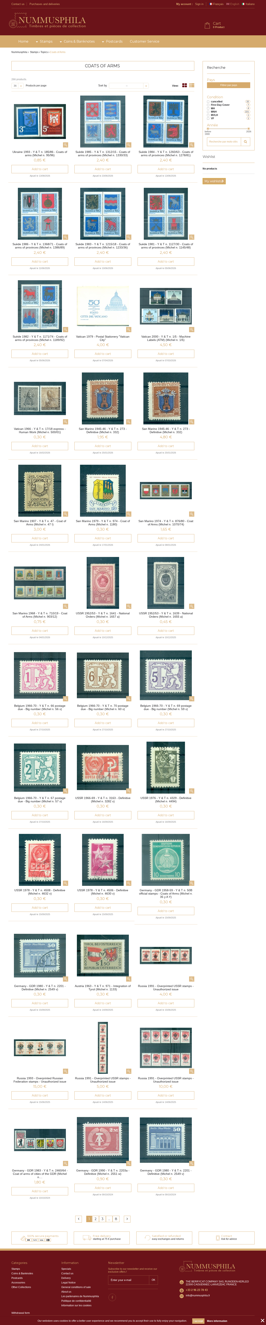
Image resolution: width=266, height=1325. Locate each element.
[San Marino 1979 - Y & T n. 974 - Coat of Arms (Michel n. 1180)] (102, 491)
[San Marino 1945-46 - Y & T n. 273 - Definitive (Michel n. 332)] (102, 398)
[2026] (248, 128)
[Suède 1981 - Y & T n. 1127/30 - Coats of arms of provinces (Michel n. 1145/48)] (166, 214)
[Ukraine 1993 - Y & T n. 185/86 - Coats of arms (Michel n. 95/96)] (39, 121)
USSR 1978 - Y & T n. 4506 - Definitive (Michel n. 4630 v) (102, 892)
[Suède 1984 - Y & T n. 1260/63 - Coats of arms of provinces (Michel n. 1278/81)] (166, 121)
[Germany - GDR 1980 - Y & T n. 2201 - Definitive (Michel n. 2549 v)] (39, 956)
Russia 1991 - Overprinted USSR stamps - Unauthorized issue (166, 987)
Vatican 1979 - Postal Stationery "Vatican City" (102, 338)
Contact (226, 1236)
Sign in (199, 4)
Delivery (66, 1278)
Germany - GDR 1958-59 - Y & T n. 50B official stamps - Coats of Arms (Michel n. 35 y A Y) (166, 893)
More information (217, 1321)
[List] (191, 85)
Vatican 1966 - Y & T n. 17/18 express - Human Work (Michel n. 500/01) (40, 430)
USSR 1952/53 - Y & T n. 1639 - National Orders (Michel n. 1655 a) (166, 615)
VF (212, 118)
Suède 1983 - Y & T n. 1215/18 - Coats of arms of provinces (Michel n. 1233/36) (102, 245)
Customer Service (144, 41)
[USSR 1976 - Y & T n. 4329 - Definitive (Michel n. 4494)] (166, 768)
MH (213, 108)
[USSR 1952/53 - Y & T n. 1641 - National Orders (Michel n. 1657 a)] (102, 583)
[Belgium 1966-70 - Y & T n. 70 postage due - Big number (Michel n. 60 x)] (102, 675)
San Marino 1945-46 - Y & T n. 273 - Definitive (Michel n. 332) (103, 430)
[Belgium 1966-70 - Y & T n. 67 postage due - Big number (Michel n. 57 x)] (39, 768)
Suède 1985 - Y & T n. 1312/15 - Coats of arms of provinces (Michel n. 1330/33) (102, 153)
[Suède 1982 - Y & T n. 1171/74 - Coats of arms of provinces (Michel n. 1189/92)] (39, 306)
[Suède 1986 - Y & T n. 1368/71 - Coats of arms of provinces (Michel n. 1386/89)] (39, 214)
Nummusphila (19, 52)
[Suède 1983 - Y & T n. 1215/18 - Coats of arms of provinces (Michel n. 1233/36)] (102, 214)
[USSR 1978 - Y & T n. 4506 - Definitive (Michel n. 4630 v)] (102, 860)
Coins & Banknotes (79, 41)
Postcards (114, 41)
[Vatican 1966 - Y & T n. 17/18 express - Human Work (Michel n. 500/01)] (39, 398)
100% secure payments (42, 1236)
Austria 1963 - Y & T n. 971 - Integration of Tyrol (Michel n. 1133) (103, 987)
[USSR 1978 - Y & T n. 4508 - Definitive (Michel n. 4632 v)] (39, 860)
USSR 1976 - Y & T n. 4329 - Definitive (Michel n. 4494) (165, 799)
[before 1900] (208, 128)
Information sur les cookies (76, 1305)
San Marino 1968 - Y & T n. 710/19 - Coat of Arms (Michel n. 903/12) (39, 615)
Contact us (18, 4)
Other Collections (21, 1287)
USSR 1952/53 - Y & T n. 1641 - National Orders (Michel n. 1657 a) (103, 615)
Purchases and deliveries (45, 4)
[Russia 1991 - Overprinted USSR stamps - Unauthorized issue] (166, 956)
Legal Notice (68, 1282)
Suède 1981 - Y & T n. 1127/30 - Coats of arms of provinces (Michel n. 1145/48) (166, 245)
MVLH (214, 115)
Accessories (18, 1282)
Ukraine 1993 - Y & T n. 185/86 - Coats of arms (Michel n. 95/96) (39, 153)
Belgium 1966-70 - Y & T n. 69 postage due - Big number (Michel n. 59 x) (166, 707)
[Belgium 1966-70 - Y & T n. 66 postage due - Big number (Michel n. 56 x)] (39, 675)
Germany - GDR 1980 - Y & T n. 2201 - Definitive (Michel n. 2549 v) (40, 987)
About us (66, 1291)
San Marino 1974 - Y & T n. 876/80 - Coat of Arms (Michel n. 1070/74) (165, 522)
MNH (214, 111)
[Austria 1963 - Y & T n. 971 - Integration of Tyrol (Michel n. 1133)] (102, 956)
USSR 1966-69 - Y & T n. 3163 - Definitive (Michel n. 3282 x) (103, 799)
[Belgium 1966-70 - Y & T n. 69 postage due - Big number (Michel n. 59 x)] (166, 675)
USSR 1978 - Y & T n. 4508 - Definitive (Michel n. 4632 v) (39, 892)
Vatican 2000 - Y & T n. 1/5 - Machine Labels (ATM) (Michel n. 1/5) (166, 338)
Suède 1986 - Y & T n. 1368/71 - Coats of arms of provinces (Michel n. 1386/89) (39, 245)
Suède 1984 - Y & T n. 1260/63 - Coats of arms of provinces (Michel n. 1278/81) (166, 153)
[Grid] (184, 85)
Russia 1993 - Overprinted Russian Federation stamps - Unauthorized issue (40, 1080)
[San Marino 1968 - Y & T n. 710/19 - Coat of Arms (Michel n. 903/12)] (39, 583)
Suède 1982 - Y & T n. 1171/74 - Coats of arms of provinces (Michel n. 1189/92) (40, 338)
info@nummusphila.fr (198, 1295)
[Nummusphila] (47, 21)
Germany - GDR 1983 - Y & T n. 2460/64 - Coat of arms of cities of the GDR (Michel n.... (40, 1174)
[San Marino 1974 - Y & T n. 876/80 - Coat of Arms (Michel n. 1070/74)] (166, 491)
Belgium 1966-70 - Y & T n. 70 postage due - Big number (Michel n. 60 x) (102, 707)
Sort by (102, 85)
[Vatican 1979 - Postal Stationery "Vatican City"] (102, 306)
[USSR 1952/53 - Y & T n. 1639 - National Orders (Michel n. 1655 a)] (166, 583)
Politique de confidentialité (76, 1300)
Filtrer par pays (228, 85)
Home (23, 41)
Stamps (46, 41)
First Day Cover (220, 104)
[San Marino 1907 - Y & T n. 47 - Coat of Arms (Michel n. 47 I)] (39, 491)
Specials (66, 1268)
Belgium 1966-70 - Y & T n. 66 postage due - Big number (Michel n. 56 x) (39, 707)
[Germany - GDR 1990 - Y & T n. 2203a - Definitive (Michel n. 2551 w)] (102, 1140)
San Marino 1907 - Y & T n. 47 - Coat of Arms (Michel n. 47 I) (40, 522)
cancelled (216, 101)
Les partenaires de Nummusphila (80, 1296)
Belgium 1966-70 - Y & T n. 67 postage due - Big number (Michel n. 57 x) (39, 799)
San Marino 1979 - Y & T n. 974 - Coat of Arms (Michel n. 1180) (103, 522)
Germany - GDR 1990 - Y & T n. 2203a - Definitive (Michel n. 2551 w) (102, 1172)
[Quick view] (65, 144)
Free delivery (102, 1236)
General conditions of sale (76, 1287)
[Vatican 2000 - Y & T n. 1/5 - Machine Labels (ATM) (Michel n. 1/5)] (166, 306)
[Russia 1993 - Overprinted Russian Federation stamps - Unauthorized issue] (39, 1048)
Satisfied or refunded (166, 1236)
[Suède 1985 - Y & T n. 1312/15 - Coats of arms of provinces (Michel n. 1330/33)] (102, 121)
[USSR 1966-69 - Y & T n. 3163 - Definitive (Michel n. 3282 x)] (102, 768)
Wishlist (209, 157)
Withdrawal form (20, 1312)
